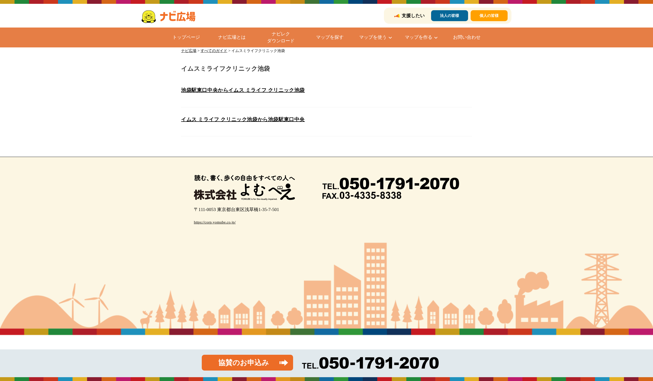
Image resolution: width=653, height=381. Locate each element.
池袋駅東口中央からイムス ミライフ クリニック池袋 (243, 90)
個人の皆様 (489, 16)
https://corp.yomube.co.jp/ (215, 222)
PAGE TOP (634, 365)
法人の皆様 (449, 16)
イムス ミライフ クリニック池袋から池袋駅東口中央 (243, 119)
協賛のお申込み (243, 362)
